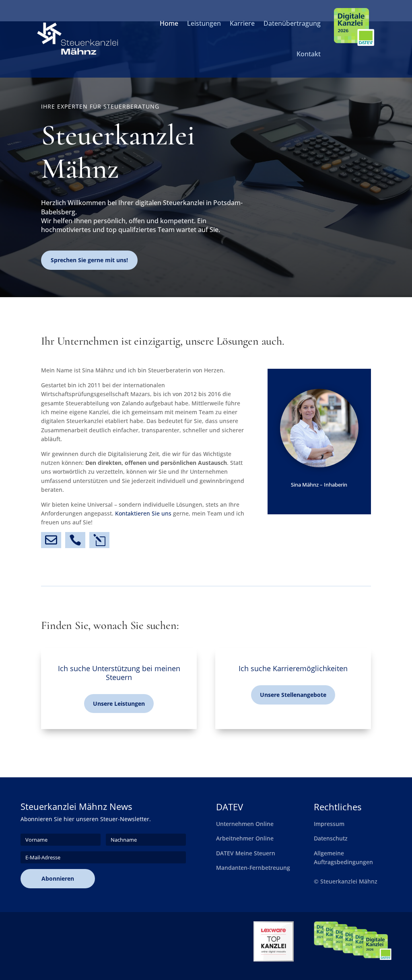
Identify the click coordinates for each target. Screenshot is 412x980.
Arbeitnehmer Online (245, 838)
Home (169, 23)
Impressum (329, 824)
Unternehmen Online (245, 824)
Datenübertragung (292, 23)
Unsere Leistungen (119, 703)
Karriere (242, 23)
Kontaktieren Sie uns (143, 513)
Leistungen (204, 23)
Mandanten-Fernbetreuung (253, 867)
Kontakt (309, 53)
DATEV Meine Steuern (245, 853)
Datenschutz (331, 838)
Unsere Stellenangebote (293, 695)
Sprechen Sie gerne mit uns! (89, 260)
